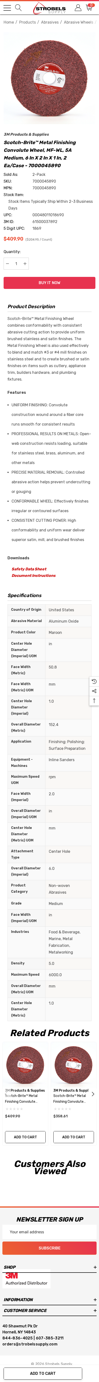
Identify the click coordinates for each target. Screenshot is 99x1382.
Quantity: (12, 251)
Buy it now (49, 282)
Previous (6, 1094)
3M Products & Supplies (26, 134)
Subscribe (50, 1248)
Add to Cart (43, 1373)
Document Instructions (34, 575)
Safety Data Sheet (29, 569)
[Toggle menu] (7, 8)
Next (93, 1094)
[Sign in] (77, 8)
